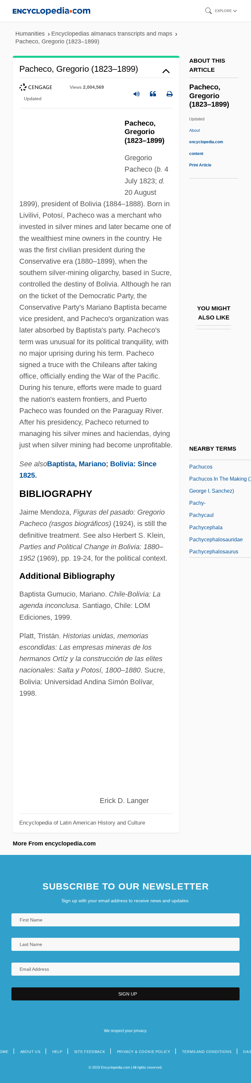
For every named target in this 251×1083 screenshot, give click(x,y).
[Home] (51, 11)
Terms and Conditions (207, 1052)
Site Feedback (89, 1052)
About (206, 142)
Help (57, 1052)
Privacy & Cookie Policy (143, 1052)
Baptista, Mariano (76, 464)
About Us (30, 1052)
